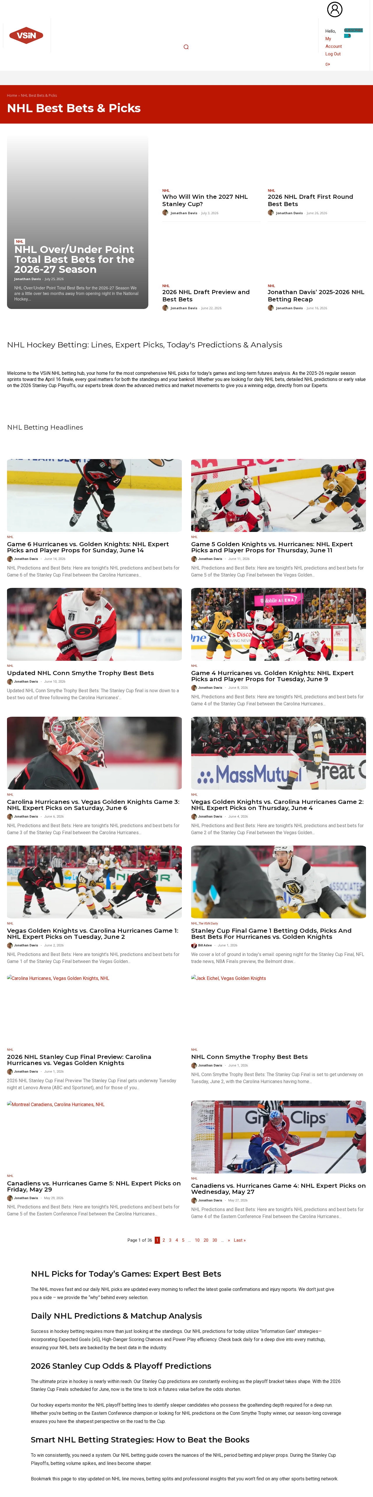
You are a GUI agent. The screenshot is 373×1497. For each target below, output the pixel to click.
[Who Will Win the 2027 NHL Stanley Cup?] (211, 158)
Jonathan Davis (27, 279)
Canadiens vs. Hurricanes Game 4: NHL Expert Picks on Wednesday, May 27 (278, 1188)
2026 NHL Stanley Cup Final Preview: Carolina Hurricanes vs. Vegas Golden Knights (79, 1059)
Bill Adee (205, 945)
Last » (240, 1240)
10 (197, 1240)
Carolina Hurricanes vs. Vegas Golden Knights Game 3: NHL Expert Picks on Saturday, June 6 (93, 804)
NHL (19, 241)
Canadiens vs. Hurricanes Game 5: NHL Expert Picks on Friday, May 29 (94, 1186)
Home (12, 95)
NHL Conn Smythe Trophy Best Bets (249, 1056)
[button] (185, 46)
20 (206, 1240)
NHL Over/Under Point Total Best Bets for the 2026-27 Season (74, 259)
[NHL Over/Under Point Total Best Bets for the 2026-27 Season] (77, 221)
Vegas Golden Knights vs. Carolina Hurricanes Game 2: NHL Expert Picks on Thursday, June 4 (277, 804)
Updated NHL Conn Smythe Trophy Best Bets (80, 673)
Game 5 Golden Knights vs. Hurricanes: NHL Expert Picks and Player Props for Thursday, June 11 (272, 547)
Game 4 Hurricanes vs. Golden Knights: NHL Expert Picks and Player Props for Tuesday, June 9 (272, 676)
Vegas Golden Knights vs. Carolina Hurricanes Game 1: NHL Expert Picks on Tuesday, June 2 (92, 933)
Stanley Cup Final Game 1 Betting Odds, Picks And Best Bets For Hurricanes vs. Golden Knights (271, 933)
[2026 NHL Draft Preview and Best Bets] (211, 253)
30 (214, 1240)
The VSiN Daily (208, 923)
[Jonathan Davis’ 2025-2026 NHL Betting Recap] (317, 253)
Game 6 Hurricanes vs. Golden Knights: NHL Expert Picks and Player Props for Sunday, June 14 (88, 547)
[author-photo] (166, 213)
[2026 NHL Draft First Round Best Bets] (317, 158)
